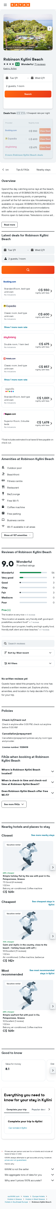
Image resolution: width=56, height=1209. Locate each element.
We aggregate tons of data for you (23, 1174)
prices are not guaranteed (15, 1160)
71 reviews (39, 64)
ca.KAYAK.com (13, 1196)
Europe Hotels (39, 1196)
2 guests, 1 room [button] (15, 86)
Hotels (26, 1196)
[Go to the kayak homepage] (20, 5)
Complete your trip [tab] (17, 1109)
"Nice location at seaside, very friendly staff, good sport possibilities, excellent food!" (27, 620)
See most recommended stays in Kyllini (42, 972)
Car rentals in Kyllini (18, 1127)
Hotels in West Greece (35, 1199)
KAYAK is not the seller (17, 1169)
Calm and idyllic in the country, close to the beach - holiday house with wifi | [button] (25, 946)
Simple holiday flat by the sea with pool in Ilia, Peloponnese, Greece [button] (26, 877)
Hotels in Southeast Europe (16, 1202)
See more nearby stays (42, 835)
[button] (5, 4)
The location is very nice (18, 614)
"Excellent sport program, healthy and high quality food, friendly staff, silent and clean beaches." (28, 628)
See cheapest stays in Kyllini (43, 903)
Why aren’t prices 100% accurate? (23, 1180)
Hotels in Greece (14, 1199)
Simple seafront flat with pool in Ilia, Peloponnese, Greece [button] (21, 1016)
